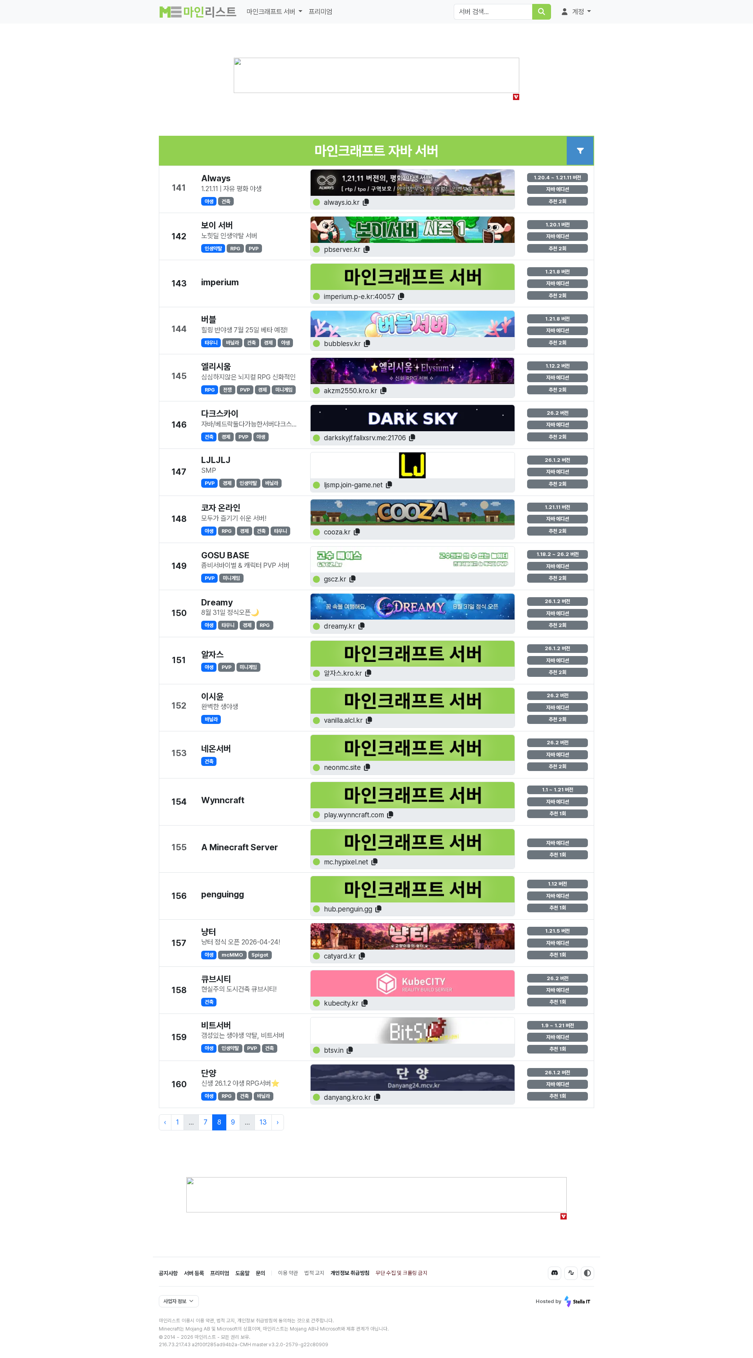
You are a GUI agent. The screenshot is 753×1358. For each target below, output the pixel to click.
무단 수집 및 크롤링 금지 (401, 1273)
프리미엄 (320, 11)
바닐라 (232, 342)
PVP (253, 248)
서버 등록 (194, 1273)
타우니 (211, 342)
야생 (209, 201)
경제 (268, 342)
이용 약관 (288, 1273)
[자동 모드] (587, 1273)
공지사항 (168, 1273)
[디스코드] (554, 1273)
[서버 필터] (580, 151)
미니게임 (284, 389)
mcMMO (232, 955)
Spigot (259, 955)
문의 (260, 1273)
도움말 (242, 1273)
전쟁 (227, 389)
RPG (235, 248)
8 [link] (219, 1122)
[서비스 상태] (571, 1273)
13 (263, 1122)
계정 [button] (578, 11)
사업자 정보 (175, 1301)
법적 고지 (314, 1273)
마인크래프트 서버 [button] (272, 11)
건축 (226, 201)
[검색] (541, 12)
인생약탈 (213, 248)
